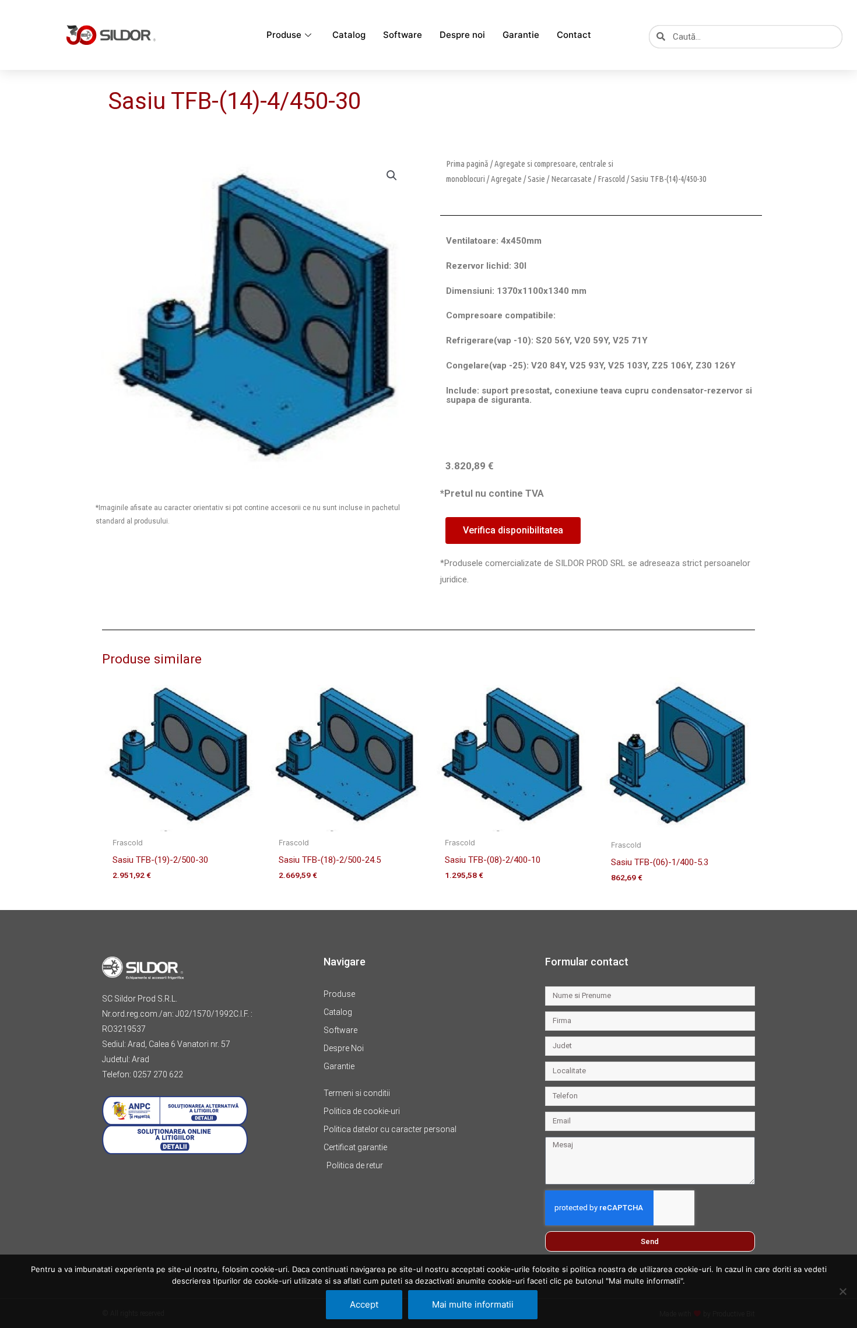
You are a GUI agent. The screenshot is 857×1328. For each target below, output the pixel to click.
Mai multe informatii (473, 1304)
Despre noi (462, 34)
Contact (574, 34)
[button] (391, 175)
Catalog (349, 34)
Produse (283, 34)
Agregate (506, 179)
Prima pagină (467, 163)
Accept (364, 1304)
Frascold (611, 179)
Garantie (521, 34)
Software (402, 34)
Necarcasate (571, 179)
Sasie (536, 179)
